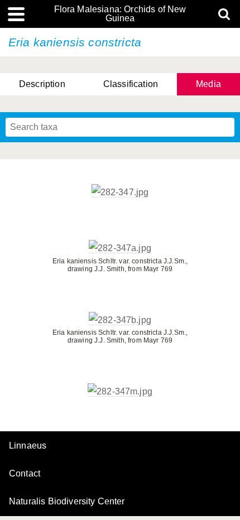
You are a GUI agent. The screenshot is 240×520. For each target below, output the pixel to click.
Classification (130, 84)
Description (42, 84)
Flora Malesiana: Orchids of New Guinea (120, 14)
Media (208, 84)
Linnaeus (27, 445)
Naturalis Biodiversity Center (67, 501)
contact (24, 473)
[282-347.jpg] (120, 192)
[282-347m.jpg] (120, 392)
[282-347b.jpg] (120, 320)
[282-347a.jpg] (120, 248)
